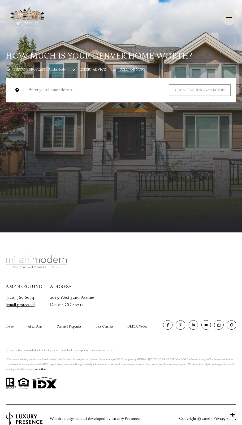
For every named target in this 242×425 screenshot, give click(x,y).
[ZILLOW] (219, 325)
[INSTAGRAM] (180, 325)
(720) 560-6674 (20, 297)
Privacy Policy (224, 418)
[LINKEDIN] (193, 325)
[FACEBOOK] (168, 325)
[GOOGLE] (231, 325)
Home (9, 326)
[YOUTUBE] (206, 325)
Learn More (40, 369)
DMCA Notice (137, 326)
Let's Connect (104, 327)
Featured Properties (69, 326)
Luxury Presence (126, 418)
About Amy (35, 326)
